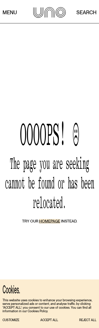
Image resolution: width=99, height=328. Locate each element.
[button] (11, 320)
